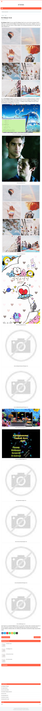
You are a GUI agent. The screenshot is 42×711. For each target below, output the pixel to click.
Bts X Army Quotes (9, 659)
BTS (2, 704)
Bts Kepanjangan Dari (4, 695)
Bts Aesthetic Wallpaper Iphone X (6, 691)
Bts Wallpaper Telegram (5, 686)
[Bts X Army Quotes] (21, 658)
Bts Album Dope (8, 643)
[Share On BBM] (17, 633)
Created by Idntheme (25, 709)
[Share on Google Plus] (7, 633)
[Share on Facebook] (2, 633)
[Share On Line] (14, 633)
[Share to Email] (12, 633)
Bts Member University (4, 697)
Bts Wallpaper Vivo (9, 648)
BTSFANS (20, 708)
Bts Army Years (3, 693)
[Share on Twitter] (5, 633)
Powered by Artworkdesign (17, 709)
